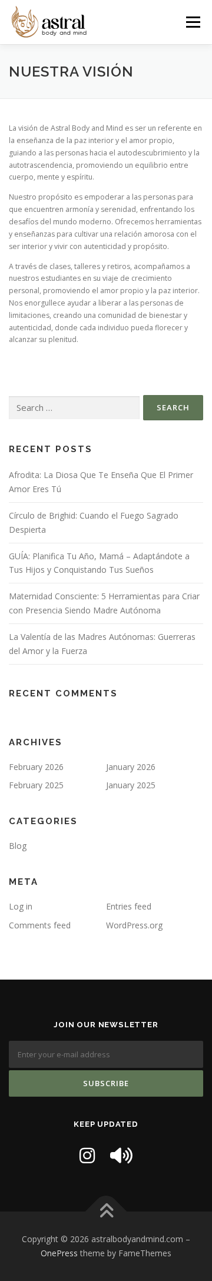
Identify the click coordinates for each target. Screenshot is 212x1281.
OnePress (59, 1253)
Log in (20, 906)
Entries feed (128, 906)
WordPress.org (134, 925)
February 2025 (36, 785)
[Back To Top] (106, 1212)
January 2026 (130, 766)
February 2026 (36, 766)
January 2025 (130, 785)
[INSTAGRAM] (87, 1155)
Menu (192, 22)
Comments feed (40, 925)
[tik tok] (121, 1155)
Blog (17, 845)
